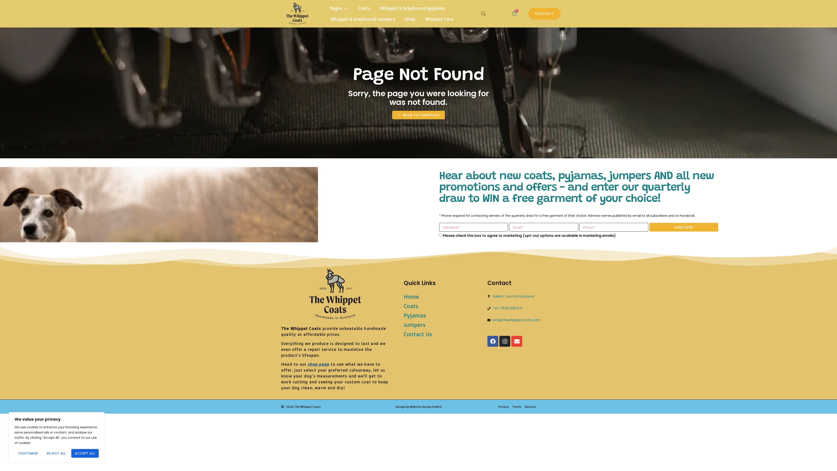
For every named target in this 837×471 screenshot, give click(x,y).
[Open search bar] (483, 14)
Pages (336, 8)
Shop (410, 19)
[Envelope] (516, 341)
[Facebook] (492, 341)
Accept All (85, 453)
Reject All (56, 453)
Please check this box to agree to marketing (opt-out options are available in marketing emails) (529, 235)
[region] (57, 437)
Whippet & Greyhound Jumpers (362, 19)
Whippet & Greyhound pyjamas (412, 8)
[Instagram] (504, 341)
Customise (28, 453)
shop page (318, 364)
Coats (364, 8)
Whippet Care (439, 19)
